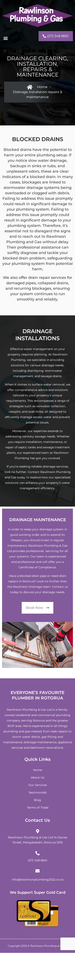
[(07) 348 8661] (37, 853)
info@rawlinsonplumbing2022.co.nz (38, 879)
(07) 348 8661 (37, 860)
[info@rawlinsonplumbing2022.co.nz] (37, 871)
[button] (5, 38)
